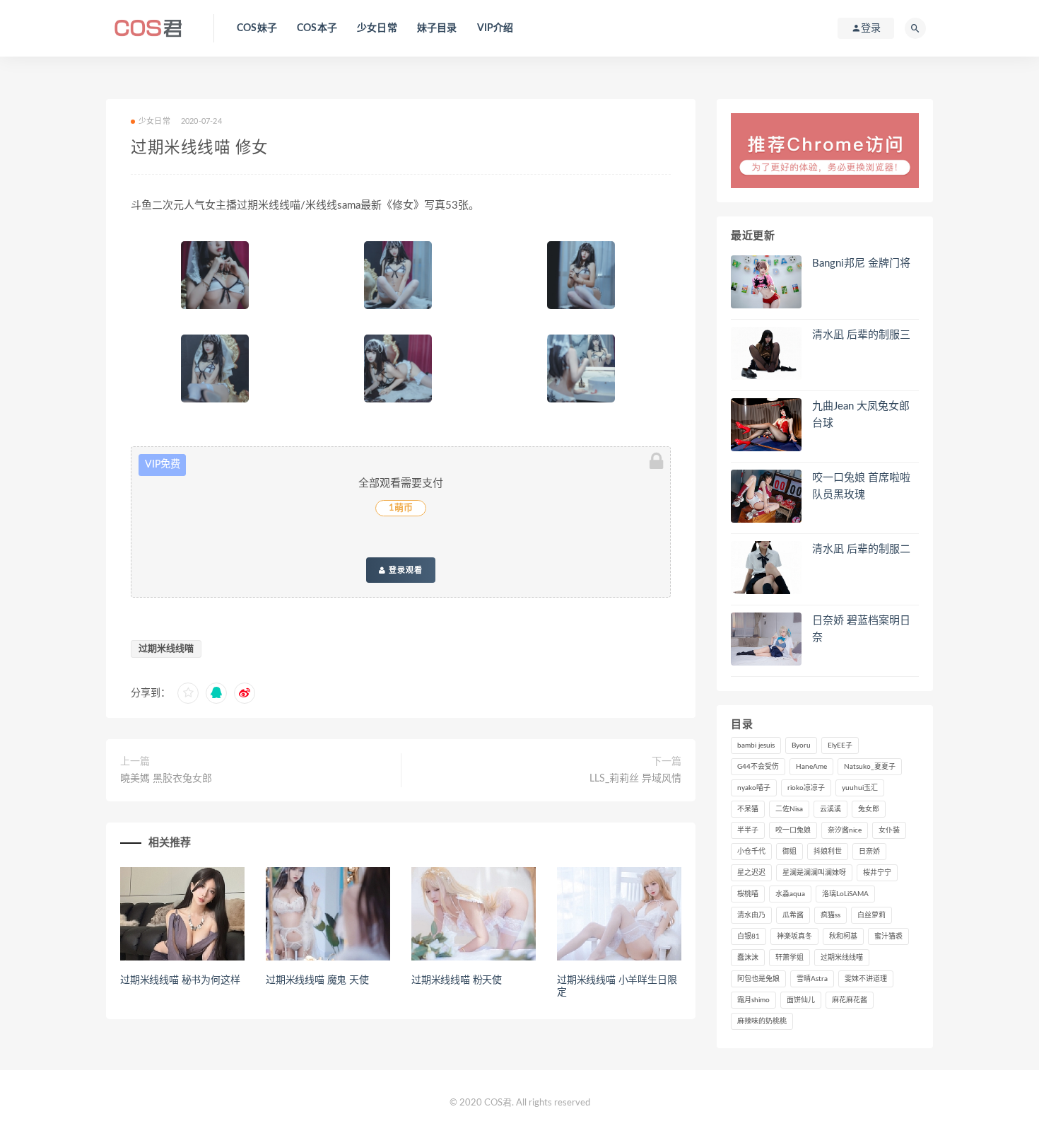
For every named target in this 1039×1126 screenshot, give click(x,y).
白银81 (748, 936)
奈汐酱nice (845, 830)
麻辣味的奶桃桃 (762, 1021)
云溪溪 (830, 809)
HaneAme (811, 766)
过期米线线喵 (166, 649)
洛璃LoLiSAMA (845, 894)
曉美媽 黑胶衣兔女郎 (166, 779)
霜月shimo (753, 1000)
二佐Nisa (789, 809)
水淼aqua (790, 894)
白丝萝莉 (871, 915)
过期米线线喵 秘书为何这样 (180, 980)
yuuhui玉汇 (860, 787)
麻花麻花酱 (849, 1000)
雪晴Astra (812, 978)
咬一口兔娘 (793, 830)
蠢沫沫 (747, 957)
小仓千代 (751, 851)
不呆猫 (747, 809)
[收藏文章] (188, 693)
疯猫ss (830, 915)
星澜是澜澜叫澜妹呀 (814, 872)
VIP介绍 (495, 28)
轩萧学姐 (789, 957)
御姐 (789, 851)
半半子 (747, 830)
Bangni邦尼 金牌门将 (861, 263)
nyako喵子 (753, 787)
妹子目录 (437, 28)
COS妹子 (257, 28)
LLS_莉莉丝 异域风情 (635, 779)
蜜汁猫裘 (888, 936)
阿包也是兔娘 (758, 978)
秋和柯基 (843, 936)
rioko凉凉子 (806, 787)
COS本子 (317, 28)
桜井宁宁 (877, 872)
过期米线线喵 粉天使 (456, 980)
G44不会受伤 (758, 766)
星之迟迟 (751, 872)
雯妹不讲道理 (866, 978)
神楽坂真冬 (794, 936)
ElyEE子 (840, 745)
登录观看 (404, 570)
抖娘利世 (828, 851)
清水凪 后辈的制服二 (861, 549)
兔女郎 (868, 809)
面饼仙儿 (801, 1000)
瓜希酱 (793, 915)
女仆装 (889, 830)
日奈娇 (869, 851)
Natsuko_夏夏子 (870, 766)
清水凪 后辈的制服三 (861, 335)
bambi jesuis (756, 745)
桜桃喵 (747, 894)
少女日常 (377, 28)
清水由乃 (751, 915)
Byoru (801, 745)
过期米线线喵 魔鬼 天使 (317, 980)
